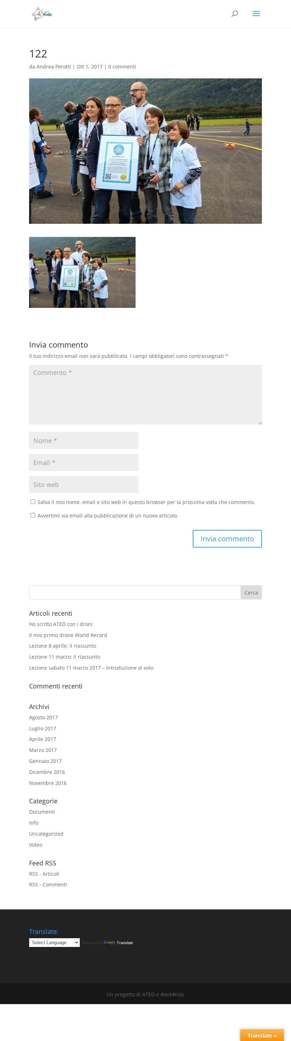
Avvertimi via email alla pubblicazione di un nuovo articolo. (108, 515)
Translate (125, 943)
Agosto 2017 (43, 717)
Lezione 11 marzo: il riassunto (64, 656)
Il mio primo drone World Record (68, 635)
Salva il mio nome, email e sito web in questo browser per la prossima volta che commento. (146, 502)
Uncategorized (46, 833)
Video (35, 844)
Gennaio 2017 (45, 761)
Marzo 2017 (43, 750)
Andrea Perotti (54, 66)
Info (33, 822)
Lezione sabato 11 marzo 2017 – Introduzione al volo (91, 667)
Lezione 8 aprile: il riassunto (62, 645)
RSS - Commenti (48, 884)
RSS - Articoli (44, 873)
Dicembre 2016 (47, 772)
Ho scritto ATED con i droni (61, 624)
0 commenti (122, 66)
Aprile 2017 (42, 739)
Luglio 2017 (42, 728)
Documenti (42, 811)
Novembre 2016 (48, 783)
